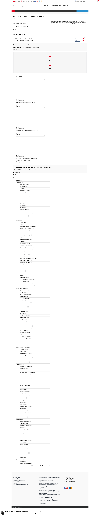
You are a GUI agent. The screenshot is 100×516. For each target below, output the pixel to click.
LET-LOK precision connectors (25, 336)
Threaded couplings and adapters (25, 235)
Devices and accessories (20, 419)
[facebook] (65, 488)
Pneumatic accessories (24, 444)
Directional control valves (24, 309)
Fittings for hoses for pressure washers (26, 381)
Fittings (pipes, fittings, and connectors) (26, 247)
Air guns (21, 438)
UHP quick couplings (23, 330)
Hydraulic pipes (22, 300)
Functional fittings (23, 404)
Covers (21, 446)
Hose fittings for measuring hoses (25, 353)
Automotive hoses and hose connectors (26, 218)
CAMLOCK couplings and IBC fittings (26, 228)
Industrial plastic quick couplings (25, 262)
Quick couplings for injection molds (26, 256)
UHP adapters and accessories (25, 332)
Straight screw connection (24, 340)
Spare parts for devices (24, 423)
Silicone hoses (22, 205)
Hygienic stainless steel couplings (25, 245)
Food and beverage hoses (24, 190)
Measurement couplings (24, 349)
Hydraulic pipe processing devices (25, 425)
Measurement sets (23, 355)
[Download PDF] (83, 38)
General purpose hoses (24, 184)
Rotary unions (22, 241)
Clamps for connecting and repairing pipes (27, 285)
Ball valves (21, 264)
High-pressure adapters (24, 296)
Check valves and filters (24, 273)
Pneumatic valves (23, 408)
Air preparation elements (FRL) (25, 412)
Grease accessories (23, 368)
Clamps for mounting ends (24, 281)
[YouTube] (38, 1)
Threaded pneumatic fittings (24, 395)
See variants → (18, 106)
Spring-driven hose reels (24, 429)
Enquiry (77, 38)
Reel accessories (21, 18)
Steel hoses (22, 201)
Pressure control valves (24, 311)
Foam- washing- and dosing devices (26, 376)
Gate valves (22, 266)
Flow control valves (23, 313)
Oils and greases (22, 461)
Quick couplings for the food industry (26, 260)
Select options (18, 100)
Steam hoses (22, 188)
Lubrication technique (19, 364)
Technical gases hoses (23, 209)
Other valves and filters (23, 345)
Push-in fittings (22, 393)
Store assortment (23, 457)
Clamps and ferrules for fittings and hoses (27, 279)
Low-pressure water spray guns (25, 374)
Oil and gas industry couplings (25, 243)
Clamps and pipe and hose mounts (26, 283)
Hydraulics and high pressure (21, 288)
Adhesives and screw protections (25, 463)
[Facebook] (35, 1)
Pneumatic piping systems (24, 391)
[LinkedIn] (40, 1)
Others (21, 467)
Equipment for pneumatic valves (25, 410)
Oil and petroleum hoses (24, 194)
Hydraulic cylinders (23, 321)
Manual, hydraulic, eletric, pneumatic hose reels (28, 431)
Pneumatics (18, 387)
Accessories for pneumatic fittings (25, 406)
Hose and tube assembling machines (26, 421)
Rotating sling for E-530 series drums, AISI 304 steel (25, 102)
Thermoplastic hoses (23, 292)
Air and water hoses (23, 186)
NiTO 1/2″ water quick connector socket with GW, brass (26, 158)
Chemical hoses (22, 192)
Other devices (22, 427)
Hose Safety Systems (23, 448)
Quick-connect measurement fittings (26, 357)
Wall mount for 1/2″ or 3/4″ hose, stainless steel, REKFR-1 (27, 130)
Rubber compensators (23, 222)
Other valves (22, 275)
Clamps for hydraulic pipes (24, 298)
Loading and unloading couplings (25, 239)
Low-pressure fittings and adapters (26, 249)
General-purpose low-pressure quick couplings (28, 258)
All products (15, 18)
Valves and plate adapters (24, 315)
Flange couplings (23, 237)
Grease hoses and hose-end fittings (26, 366)
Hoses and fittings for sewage (25, 385)
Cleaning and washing (19, 370)
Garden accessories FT (24, 455)
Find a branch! (17, 1)
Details (22, 100)
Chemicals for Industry (19, 459)
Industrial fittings (18, 224)
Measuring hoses (23, 351)
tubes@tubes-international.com (28, 1)
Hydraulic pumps (23, 319)
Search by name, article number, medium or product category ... (24, 174)
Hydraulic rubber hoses (24, 290)
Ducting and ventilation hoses (25, 199)
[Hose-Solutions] (42, 1)
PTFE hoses (22, 203)
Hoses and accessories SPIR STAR (25, 328)
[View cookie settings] (2, 513)
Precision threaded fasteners (24, 338)
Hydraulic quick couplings (24, 304)
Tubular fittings (22, 402)
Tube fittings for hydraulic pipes (25, 302)
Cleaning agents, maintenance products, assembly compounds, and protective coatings (34, 465)
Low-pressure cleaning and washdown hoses (27, 372)
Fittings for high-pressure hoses (25, 294)
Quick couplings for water (24, 254)
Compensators (18, 220)
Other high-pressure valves (24, 317)
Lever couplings (22, 232)
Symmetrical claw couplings (24, 230)
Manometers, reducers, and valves (25, 359)
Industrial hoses (18, 182)
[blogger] (71, 488)
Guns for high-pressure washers (25, 383)
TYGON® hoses (22, 207)
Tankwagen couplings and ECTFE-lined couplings (28, 226)
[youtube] (67, 488)
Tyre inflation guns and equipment (25, 440)
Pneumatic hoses (23, 389)
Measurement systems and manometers (22, 347)
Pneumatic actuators (23, 417)
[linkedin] (69, 488)
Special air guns (22, 442)
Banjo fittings (22, 400)
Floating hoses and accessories (25, 211)
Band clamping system (23, 277)
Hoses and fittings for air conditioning (26, 213)
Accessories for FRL (23, 414)
